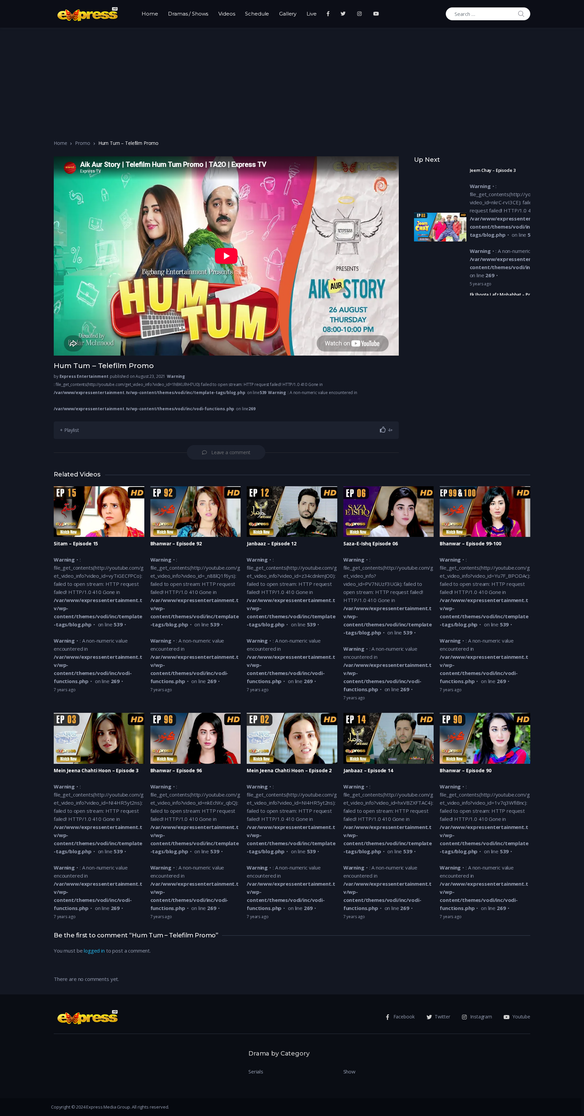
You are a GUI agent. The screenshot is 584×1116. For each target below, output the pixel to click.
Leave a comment (230, 452)
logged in (94, 950)
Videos (226, 13)
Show (349, 1071)
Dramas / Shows (188, 13)
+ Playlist (69, 430)
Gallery (287, 13)
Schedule (257, 13)
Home (150, 13)
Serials (255, 1071)
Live (311, 13)
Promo (82, 143)
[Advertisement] (292, 78)
